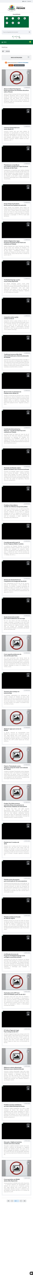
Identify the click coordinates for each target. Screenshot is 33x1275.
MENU (5, 42)
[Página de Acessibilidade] (19, 23)
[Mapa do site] (13, 23)
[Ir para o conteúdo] (23, 23)
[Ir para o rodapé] (13, 26)
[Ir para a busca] (9, 26)
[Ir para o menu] (6, 26)
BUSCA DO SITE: (7, 29)
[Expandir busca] (28, 57)
